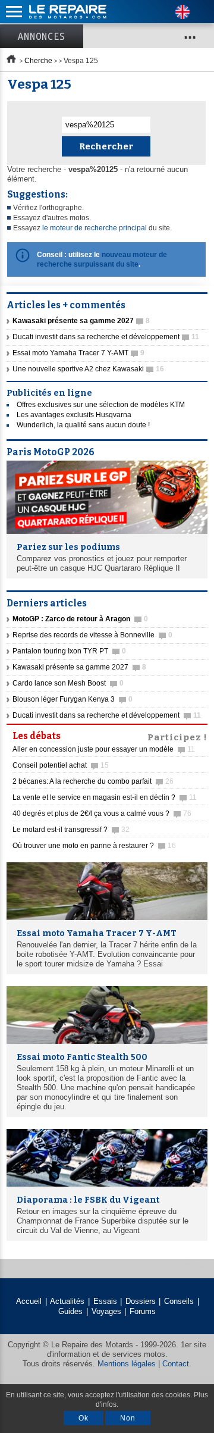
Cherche (38, 61)
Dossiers (140, 1301)
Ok (83, 1418)
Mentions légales (126, 1363)
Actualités (67, 1301)
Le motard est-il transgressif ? (71, 829)
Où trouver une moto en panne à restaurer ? (94, 845)
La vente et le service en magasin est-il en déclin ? (104, 797)
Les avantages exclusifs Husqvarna (74, 415)
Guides (70, 1311)
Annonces (41, 36)
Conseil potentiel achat (60, 765)
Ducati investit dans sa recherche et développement (105, 337)
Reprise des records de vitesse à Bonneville (92, 635)
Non (128, 1418)
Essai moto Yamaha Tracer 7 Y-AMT (78, 353)
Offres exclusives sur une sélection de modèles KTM (101, 405)
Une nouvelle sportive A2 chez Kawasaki (88, 369)
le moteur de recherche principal (94, 228)
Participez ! (177, 736)
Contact (175, 1363)
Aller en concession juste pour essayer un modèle (103, 749)
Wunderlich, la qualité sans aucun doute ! (83, 425)
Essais (105, 1301)
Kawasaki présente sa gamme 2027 (79, 667)
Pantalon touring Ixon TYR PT (69, 651)
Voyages (106, 1311)
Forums (143, 1311)
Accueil (29, 1301)
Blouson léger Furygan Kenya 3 (72, 699)
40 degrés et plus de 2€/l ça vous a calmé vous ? (101, 813)
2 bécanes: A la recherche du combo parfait (93, 781)
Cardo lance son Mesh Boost (68, 683)
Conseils (179, 1301)
